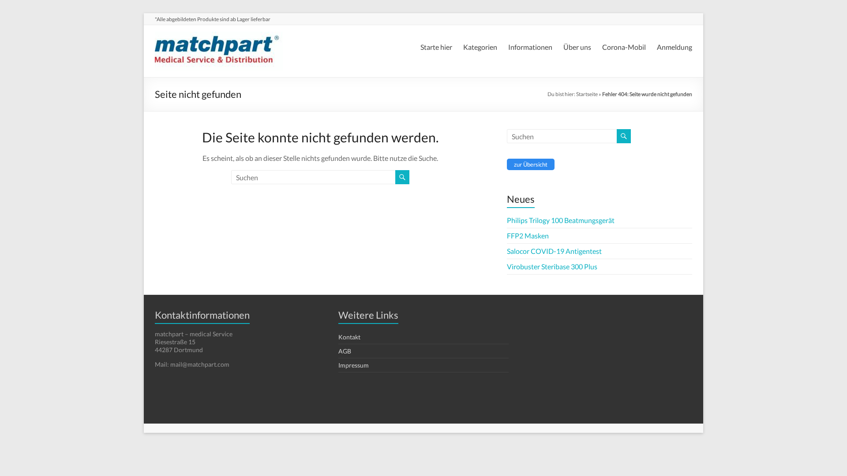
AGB (344, 351)
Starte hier (436, 47)
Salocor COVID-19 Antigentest (554, 251)
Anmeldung (674, 47)
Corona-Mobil (624, 47)
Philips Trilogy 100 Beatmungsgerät (561, 220)
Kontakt (349, 337)
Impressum (353, 365)
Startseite (587, 94)
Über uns (577, 47)
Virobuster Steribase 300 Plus (552, 266)
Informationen (530, 47)
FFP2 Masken (528, 235)
